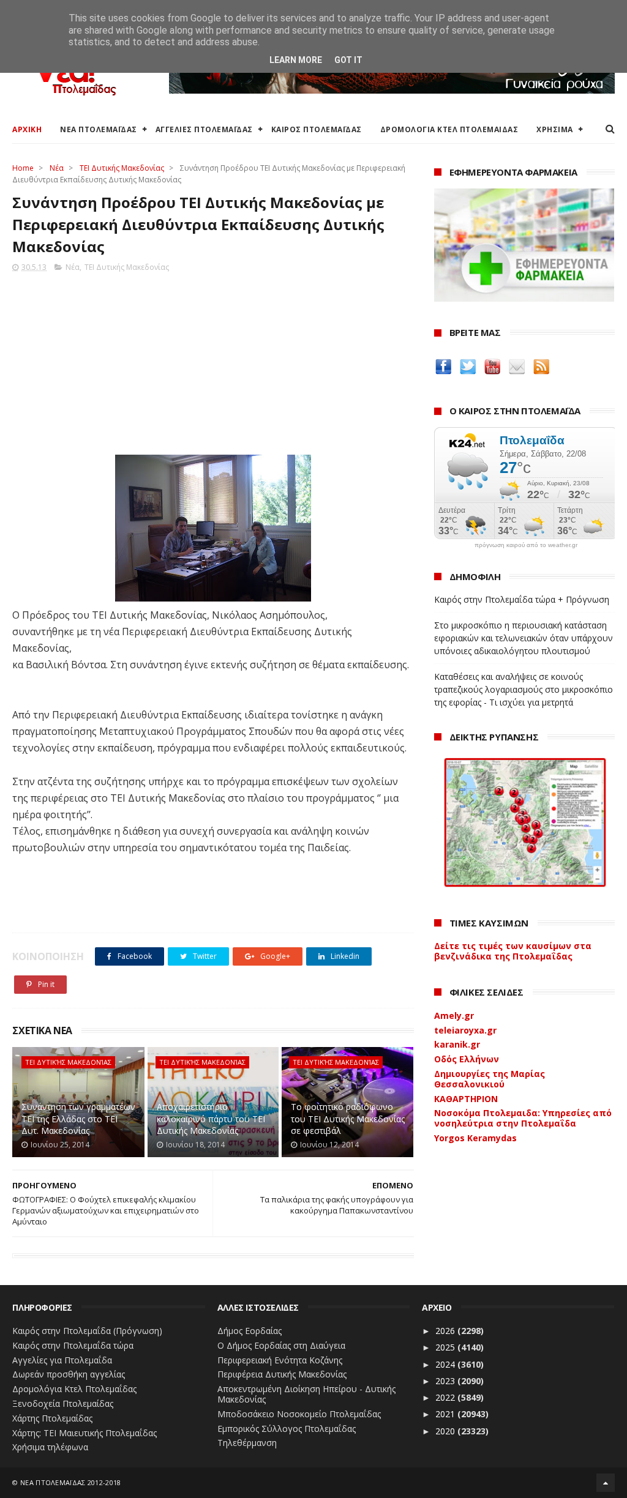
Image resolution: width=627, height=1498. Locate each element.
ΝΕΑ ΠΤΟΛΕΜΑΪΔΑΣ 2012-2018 (70, 1482)
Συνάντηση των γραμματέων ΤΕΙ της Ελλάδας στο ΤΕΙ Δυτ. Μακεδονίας (78, 1118)
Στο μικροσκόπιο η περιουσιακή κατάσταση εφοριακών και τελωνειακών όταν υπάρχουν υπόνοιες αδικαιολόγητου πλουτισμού (523, 638)
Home (23, 168)
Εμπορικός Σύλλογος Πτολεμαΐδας (286, 1428)
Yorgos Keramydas (475, 1138)
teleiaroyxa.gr (465, 1030)
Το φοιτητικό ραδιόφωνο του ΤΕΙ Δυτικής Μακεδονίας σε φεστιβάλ (348, 1118)
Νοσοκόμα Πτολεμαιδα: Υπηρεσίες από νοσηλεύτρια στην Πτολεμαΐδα (523, 1118)
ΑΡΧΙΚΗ (27, 129)
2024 (446, 1364)
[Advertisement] (212, 359)
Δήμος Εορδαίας (249, 1330)
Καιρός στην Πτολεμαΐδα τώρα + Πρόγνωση (521, 599)
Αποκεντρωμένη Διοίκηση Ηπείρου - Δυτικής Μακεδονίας (306, 1394)
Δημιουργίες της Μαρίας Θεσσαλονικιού (489, 1079)
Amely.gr (454, 1015)
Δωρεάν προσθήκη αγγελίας (68, 1374)
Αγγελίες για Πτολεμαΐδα (62, 1360)
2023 (446, 1381)
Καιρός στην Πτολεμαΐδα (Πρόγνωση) (87, 1330)
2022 (446, 1397)
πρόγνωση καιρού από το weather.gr (526, 545)
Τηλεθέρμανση (247, 1442)
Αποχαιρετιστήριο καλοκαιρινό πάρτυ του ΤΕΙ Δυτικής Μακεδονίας (211, 1118)
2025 (446, 1347)
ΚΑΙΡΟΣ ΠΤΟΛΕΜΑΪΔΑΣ (316, 129)
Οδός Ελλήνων (466, 1059)
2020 (446, 1431)
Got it (348, 60)
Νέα (57, 168)
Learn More (295, 60)
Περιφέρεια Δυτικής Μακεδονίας (282, 1374)
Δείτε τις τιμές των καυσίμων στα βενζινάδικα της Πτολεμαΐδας (512, 951)
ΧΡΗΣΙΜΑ (554, 129)
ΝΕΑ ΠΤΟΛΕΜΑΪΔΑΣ (98, 129)
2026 (446, 1330)
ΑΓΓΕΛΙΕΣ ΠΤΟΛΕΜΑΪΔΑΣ (204, 129)
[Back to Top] (605, 1483)
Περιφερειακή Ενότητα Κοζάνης (279, 1360)
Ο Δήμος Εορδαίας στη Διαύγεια (281, 1345)
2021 (446, 1414)
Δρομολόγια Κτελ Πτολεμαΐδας (74, 1389)
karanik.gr (457, 1044)
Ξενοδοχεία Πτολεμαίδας (62, 1403)
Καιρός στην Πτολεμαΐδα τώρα (72, 1345)
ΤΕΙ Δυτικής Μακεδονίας (122, 168)
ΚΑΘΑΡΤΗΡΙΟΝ (466, 1099)
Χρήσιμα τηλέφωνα (50, 1447)
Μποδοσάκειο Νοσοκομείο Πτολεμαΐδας (299, 1414)
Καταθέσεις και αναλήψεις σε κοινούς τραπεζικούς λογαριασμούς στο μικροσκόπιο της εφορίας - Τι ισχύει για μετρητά (523, 689)
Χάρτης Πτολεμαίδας (52, 1418)
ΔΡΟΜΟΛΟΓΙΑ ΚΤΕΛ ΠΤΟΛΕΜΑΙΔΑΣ (449, 129)
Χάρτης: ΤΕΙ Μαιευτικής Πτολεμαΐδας (84, 1433)
